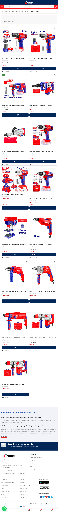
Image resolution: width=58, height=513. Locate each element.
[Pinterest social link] (46, 497)
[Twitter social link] (43, 497)
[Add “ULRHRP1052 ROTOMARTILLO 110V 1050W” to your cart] (42, 347)
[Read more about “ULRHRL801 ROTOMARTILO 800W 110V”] (15, 347)
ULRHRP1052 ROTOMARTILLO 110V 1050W (42, 338)
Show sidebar (8, 21)
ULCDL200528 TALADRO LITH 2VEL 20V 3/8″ (42, 152)
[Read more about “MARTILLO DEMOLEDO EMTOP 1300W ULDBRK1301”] (42, 115)
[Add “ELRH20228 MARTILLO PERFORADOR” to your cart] (15, 115)
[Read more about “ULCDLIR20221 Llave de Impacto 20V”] (15, 208)
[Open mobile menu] (1, 6)
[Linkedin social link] (49, 497)
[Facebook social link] (41, 497)
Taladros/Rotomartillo (22, 11)
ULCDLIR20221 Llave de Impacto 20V (12, 194)
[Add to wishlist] (26, 28)
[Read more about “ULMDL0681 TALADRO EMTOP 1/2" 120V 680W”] (15, 301)
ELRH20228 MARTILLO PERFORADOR (13, 105)
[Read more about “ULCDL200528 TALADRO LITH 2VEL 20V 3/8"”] (42, 161)
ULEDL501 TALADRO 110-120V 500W (40, 245)
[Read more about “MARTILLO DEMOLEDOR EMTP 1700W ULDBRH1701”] (15, 161)
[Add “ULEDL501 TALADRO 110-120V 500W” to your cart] (42, 254)
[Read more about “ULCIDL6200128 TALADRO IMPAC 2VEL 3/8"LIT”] (42, 208)
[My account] (56, 6)
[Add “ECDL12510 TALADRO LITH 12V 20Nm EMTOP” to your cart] (15, 68)
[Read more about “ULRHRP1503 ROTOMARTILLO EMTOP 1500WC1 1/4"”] (15, 394)
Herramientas (10, 11)
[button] (4, 508)
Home (3, 11)
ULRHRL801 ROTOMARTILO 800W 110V (13, 338)
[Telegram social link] (52, 497)
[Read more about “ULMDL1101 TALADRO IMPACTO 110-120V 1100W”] (42, 301)
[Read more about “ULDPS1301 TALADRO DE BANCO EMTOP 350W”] (15, 254)
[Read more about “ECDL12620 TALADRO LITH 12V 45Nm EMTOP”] (42, 68)
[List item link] (43, 458)
